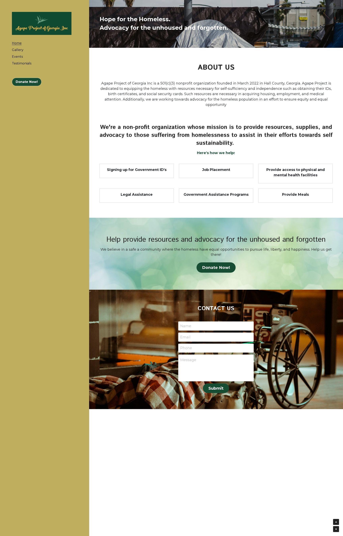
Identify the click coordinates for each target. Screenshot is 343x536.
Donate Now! (27, 82)
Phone (186, 348)
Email (185, 337)
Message (188, 360)
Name (185, 326)
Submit (216, 388)
